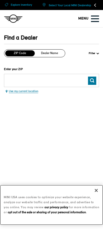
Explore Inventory (21, 5)
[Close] (96, 190)
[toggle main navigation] (95, 19)
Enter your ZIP (13, 69)
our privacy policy (56, 207)
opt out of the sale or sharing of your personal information (47, 212)
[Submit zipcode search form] (92, 81)
